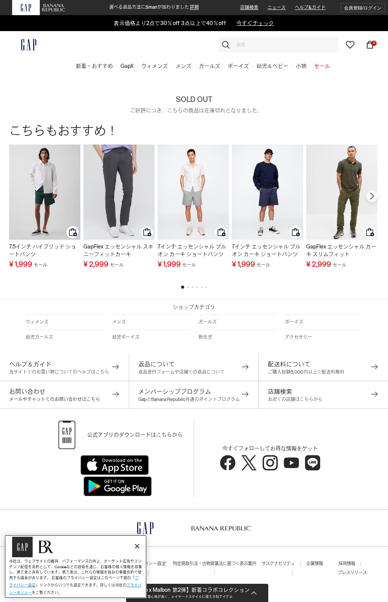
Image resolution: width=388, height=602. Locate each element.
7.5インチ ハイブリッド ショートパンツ (42, 250)
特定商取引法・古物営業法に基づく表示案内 (214, 563)
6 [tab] (206, 287)
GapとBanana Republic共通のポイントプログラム (189, 399)
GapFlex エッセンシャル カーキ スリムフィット (341, 250)
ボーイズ (294, 322)
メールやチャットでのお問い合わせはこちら (54, 399)
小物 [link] (301, 66)
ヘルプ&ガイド (310, 7)
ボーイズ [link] (238, 66)
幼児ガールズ (39, 337)
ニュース (277, 7)
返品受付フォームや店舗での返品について (181, 372)
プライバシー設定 (148, 563)
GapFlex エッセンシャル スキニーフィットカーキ (118, 250)
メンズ (119, 322)
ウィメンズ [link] (154, 66)
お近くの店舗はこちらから (295, 399)
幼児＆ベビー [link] (272, 66)
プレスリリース (352, 572)
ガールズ (208, 322)
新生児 (205, 337)
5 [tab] (201, 287)
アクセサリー (298, 337)
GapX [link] (127, 66)
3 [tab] (192, 287)
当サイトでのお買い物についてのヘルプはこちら (59, 372)
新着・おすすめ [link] (94, 66)
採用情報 (346, 563)
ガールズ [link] (209, 66)
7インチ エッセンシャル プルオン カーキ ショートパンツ (192, 250)
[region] (76, 566)
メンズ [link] (183, 66)
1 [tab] (182, 287)
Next (372, 196)
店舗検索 (249, 7)
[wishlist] (350, 44)
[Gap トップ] (24, 44)
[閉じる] (137, 546)
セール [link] (322, 66)
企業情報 (314, 563)
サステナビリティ (278, 563)
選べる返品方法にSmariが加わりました (154, 7)
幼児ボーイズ (125, 337)
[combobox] (278, 44)
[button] (363, 7)
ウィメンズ (37, 322)
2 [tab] (188, 287)
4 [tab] (197, 287)
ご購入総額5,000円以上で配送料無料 (306, 372)
